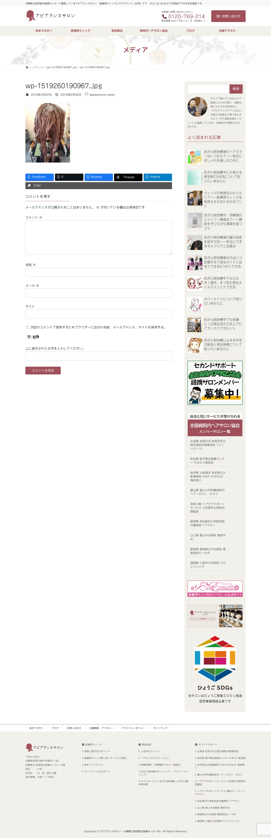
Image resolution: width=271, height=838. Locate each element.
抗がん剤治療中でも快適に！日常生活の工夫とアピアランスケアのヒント (223, 324)
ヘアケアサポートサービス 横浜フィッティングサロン (220, 793)
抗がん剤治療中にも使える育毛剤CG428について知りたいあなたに (223, 177)
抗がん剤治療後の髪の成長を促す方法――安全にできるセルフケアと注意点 (223, 241)
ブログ (55, 728)
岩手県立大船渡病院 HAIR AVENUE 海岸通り (219, 766)
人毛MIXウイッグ (150, 751)
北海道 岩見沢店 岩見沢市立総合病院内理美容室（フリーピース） (208, 445)
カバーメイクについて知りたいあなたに (223, 301)
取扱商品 (146, 744)
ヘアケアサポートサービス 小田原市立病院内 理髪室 (220, 783)
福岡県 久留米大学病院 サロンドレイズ (208, 565)
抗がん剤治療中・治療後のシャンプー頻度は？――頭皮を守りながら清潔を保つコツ (223, 221)
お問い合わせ (231, 16)
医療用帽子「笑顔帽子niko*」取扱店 (161, 764)
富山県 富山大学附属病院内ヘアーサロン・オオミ (207, 492)
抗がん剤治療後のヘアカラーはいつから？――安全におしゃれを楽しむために (223, 156)
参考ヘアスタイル (93, 764)
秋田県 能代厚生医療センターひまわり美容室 (221, 758)
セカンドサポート (207, 744)
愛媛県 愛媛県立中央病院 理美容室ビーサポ (208, 551)
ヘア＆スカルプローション (155, 758)
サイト (30, 306)
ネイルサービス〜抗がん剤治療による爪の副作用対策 (163, 783)
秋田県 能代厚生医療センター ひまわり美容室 (207, 460)
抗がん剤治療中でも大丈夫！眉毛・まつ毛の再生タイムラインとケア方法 (223, 283)
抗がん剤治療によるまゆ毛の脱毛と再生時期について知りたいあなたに (223, 344)
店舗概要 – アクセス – (101, 728)
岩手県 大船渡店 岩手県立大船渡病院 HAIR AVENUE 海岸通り (208, 476)
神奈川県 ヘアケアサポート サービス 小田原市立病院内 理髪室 (207, 507)
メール (32, 285)
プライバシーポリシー (133, 728)
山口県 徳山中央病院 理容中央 (208, 537)
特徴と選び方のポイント (97, 751)
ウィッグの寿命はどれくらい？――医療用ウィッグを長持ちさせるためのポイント (223, 199)
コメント (33, 217)
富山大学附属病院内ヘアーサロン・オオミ (219, 774)
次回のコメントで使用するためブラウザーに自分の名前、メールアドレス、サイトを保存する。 (98, 327)
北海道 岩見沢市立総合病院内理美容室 (217, 751)
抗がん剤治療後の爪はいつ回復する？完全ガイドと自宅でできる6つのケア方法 (223, 262)
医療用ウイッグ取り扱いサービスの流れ (105, 758)
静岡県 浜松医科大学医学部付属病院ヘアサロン (207, 523)
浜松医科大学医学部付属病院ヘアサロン (218, 801)
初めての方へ (36, 728)
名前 (30, 264)
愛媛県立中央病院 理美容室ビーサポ (216, 814)
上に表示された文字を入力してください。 (55, 348)
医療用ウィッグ (93, 744)
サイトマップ (160, 728)
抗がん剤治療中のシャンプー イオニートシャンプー (163, 773)
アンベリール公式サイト (97, 771)
